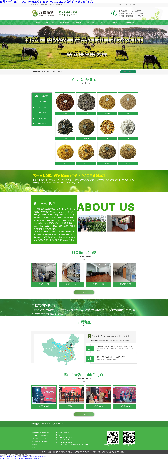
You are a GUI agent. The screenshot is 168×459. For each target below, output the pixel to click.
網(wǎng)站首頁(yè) (124, 5)
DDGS (48, 71)
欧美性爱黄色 (35, 458)
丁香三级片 (7, 458)
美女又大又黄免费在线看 (24, 458)
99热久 (2, 458)
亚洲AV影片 (14, 458)
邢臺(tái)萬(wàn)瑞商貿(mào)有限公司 (52, 424)
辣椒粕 (54, 71)
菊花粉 (60, 71)
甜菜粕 (43, 71)
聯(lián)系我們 (133, 5)
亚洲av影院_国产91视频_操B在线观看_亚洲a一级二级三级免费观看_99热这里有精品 (46, 1)
